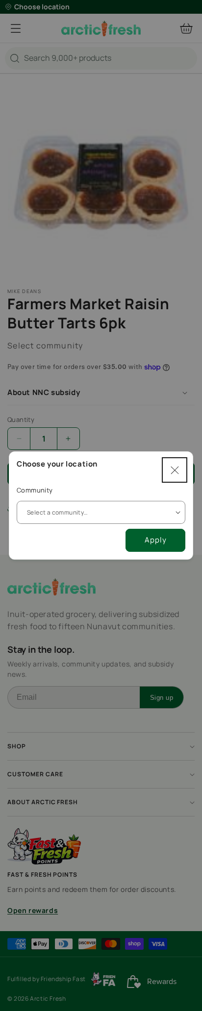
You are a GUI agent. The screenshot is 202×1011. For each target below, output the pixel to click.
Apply (156, 540)
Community (35, 490)
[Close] (174, 470)
